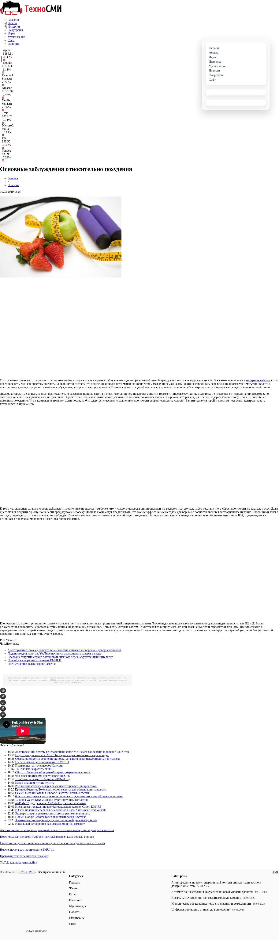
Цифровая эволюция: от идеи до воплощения (71, 680)
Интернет (75, 900)
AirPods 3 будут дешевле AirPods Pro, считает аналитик (50, 803)
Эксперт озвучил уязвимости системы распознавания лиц (52, 813)
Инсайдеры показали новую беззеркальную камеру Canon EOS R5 (58, 806)
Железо (73, 888)
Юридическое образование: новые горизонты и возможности (211, 903)
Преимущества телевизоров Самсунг (32, 663)
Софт (72, 923)
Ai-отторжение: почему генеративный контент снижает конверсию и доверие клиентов (64, 650)
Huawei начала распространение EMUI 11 (34, 660)
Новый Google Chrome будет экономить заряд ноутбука (50, 816)
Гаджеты (74, 882)
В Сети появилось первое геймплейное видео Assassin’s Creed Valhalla (60, 810)
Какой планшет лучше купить (34, 782)
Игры (72, 894)
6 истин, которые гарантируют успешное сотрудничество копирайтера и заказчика (69, 796)
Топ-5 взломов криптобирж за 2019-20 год (42, 779)
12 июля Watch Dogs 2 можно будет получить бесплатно (51, 799)
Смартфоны (76, 917)
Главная (13, 178)
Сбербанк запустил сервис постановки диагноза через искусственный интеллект (60, 656)
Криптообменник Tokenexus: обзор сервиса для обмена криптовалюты (60, 789)
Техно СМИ (27, 872)
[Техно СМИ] (30, 14)
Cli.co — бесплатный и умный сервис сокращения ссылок (53, 772)
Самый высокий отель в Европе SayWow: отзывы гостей (52, 792)
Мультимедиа (78, 906)
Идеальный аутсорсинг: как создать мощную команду (89, 678)
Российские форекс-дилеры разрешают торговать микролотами (56, 786)
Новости (13, 185)
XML (275, 872)
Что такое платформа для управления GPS (42, 775)
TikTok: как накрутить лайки (33, 769)
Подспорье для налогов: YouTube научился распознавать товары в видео (55, 653)
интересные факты (258, 380)
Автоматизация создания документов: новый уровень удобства (36, 678)
